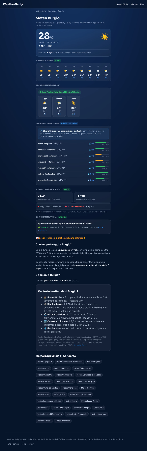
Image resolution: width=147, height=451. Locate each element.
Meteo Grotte (59, 394)
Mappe (134, 4)
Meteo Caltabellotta (82, 368)
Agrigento (52, 11)
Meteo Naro (99, 408)
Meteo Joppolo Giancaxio (80, 394)
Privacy (31, 444)
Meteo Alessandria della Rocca (69, 362)
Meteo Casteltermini (64, 381)
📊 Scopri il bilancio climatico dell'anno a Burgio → (60, 238)
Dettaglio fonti (80, 345)
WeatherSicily (13, 4)
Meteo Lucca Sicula (89, 401)
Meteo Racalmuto (99, 414)
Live (142, 4)
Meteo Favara (43, 394)
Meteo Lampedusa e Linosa (49, 401)
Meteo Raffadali (44, 421)
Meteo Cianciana (69, 388)
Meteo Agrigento (44, 362)
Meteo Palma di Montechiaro (49, 414)
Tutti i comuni (13, 444)
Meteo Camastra (44, 375)
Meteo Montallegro (61, 408)
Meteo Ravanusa (63, 421)
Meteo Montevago (81, 408)
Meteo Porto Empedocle (76, 414)
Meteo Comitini (87, 388)
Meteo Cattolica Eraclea (47, 388)
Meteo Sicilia (122, 4)
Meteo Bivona (43, 368)
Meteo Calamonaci (61, 368)
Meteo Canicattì (44, 381)
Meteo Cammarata (64, 375)
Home (23, 444)
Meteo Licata (71, 401)
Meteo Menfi (42, 408)
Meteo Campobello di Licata (89, 375)
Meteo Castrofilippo (86, 381)
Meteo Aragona (93, 362)
